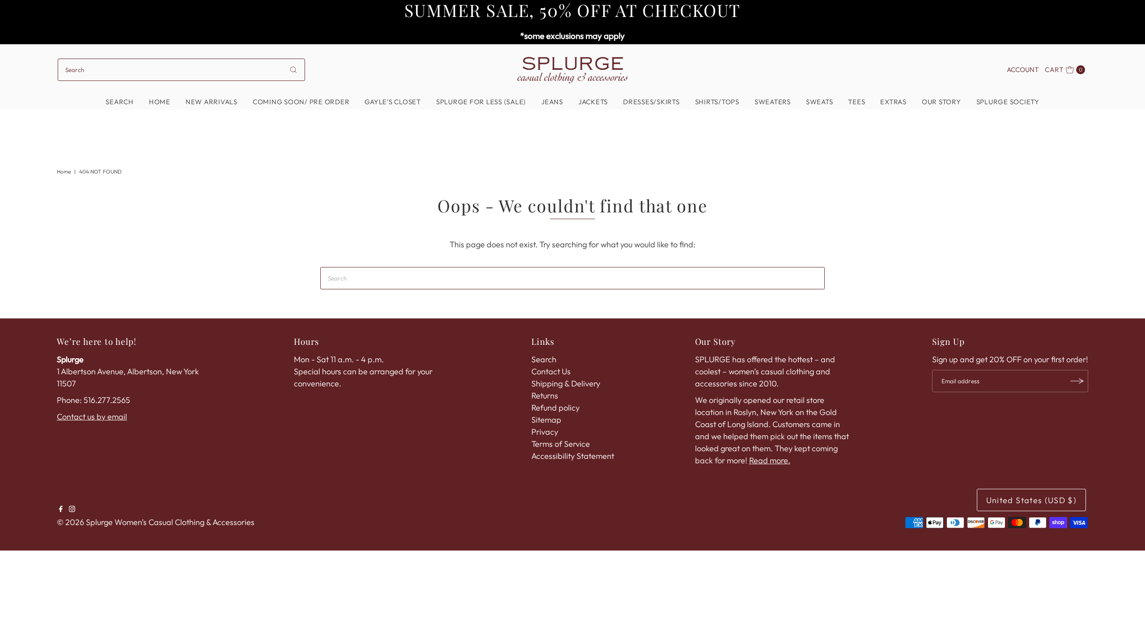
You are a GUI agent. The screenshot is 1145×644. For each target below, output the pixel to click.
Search (120, 101)
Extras (893, 101)
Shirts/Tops (717, 101)
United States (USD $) (1031, 500)
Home (159, 101)
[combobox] (181, 70)
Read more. (769, 460)
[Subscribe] (1077, 381)
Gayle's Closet (393, 101)
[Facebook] (61, 509)
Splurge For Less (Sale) (481, 101)
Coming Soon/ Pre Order (301, 101)
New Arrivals (211, 101)
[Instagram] (72, 509)
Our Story (941, 101)
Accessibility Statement (572, 456)
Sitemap (546, 420)
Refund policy (555, 407)
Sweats (819, 101)
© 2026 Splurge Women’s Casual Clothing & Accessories (155, 522)
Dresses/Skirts (651, 101)
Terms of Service (560, 444)
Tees (856, 101)
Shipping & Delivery (565, 383)
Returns (544, 395)
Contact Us (551, 371)
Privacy (544, 432)
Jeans (552, 101)
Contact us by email (92, 416)
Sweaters (773, 101)
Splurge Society (1007, 101)
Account (1023, 69)
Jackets (593, 101)
